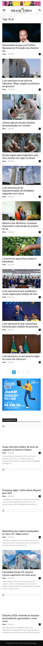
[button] (4, 10)
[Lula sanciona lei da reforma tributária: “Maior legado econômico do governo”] (21, 68)
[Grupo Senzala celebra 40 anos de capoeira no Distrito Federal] (21, 434)
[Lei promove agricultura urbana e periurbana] (21, 246)
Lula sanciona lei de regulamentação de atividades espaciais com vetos (18, 190)
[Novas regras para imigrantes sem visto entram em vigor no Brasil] (21, 142)
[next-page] (28, 372)
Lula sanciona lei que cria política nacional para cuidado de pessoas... (21, 325)
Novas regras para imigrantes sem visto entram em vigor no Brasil (20, 156)
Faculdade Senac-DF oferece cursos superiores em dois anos (19, 573)
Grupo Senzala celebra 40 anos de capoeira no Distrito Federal (20, 448)
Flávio (4, 54)
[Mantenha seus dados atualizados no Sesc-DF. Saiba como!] (21, 518)
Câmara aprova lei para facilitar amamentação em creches (18, 124)
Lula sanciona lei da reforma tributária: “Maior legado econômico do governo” (21, 83)
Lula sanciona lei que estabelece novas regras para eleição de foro (19, 292)
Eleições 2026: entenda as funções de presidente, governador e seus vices (20, 618)
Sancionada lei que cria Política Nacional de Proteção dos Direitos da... (20, 48)
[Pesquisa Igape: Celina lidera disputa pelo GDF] (21, 477)
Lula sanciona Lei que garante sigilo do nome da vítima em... (21, 358)
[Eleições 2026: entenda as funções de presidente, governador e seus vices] (21, 603)
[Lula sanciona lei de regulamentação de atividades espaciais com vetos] (21, 175)
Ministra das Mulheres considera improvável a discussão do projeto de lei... (20, 226)
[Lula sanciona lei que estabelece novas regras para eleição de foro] (21, 278)
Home (4, 16)
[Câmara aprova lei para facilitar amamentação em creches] (21, 107)
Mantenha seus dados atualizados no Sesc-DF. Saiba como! (20, 532)
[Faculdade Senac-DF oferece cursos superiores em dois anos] (21, 559)
